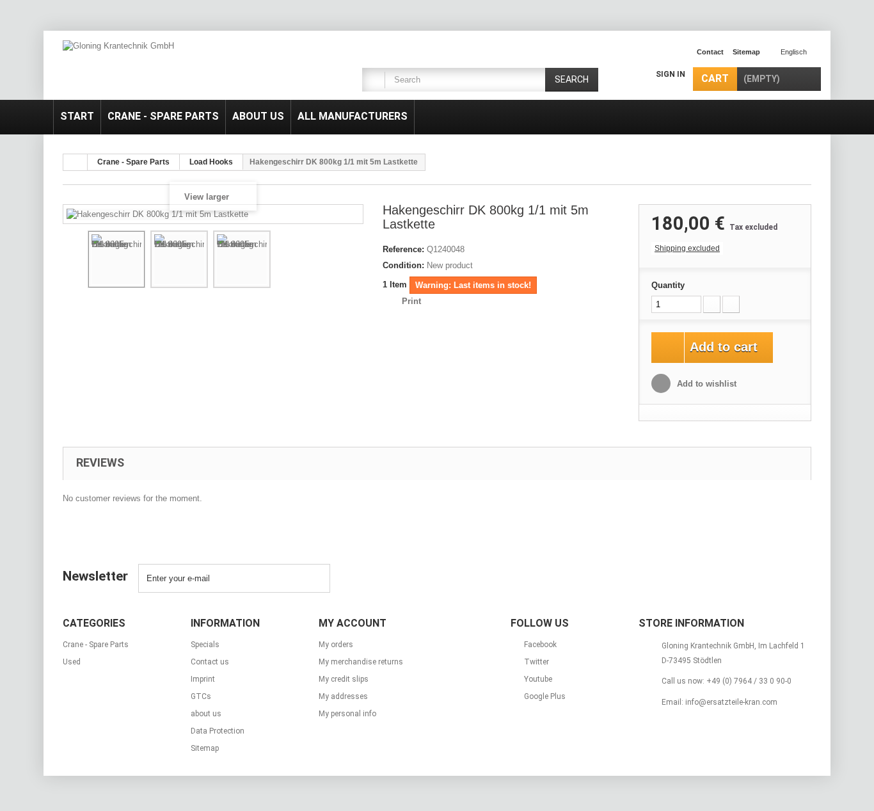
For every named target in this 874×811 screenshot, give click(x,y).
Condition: (403, 265)
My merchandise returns (361, 661)
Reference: (403, 249)
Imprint (203, 679)
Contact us (210, 661)
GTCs (201, 696)
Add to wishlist (705, 384)
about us (258, 116)
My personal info (347, 713)
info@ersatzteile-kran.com (731, 702)
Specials (205, 644)
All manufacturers (353, 116)
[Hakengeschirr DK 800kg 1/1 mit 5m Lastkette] (116, 259)
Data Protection (217, 731)
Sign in (670, 74)
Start (77, 116)
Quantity (668, 285)
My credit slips (344, 679)
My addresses (343, 696)
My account (352, 623)
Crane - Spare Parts (163, 116)
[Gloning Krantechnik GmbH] (181, 66)
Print (411, 301)
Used (72, 661)
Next (344, 261)
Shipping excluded (687, 248)
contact (710, 52)
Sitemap (205, 748)
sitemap (746, 52)
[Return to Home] (75, 162)
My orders (336, 644)
